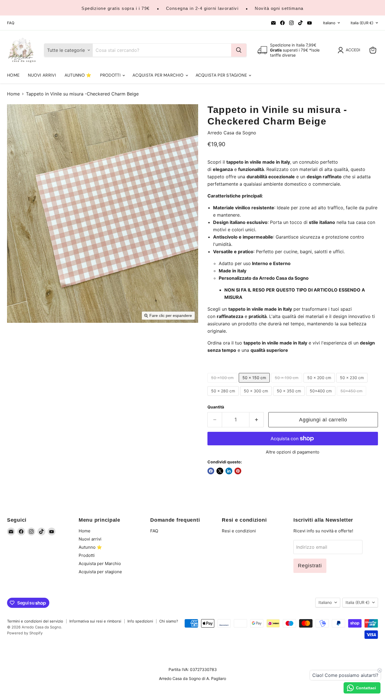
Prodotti (111, 75)
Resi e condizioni (239, 530)
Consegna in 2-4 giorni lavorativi (202, 8)
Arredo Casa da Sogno (231, 132)
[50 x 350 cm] (289, 397)
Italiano (329, 23)
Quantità (215, 407)
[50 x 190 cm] (287, 383)
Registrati (310, 565)
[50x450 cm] (352, 397)
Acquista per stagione (222, 75)
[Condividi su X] (219, 471)
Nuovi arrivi (42, 75)
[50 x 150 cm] (255, 383)
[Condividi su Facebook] (210, 471)
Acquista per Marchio (158, 75)
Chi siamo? (168, 621)
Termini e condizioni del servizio (35, 621)
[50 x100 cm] (223, 383)
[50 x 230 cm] (352, 383)
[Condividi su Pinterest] (237, 471)
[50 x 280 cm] (223, 397)
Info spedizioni (140, 621)
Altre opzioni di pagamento (292, 452)
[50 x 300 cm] (256, 397)
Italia (362, 23)
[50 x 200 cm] (320, 383)
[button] (350, 50)
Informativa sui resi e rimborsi (95, 621)
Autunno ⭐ (78, 75)
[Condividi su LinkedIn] (228, 471)
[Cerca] (238, 50)
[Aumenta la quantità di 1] (256, 420)
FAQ (10, 23)
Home (13, 75)
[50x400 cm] (321, 397)
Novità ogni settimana (279, 8)
